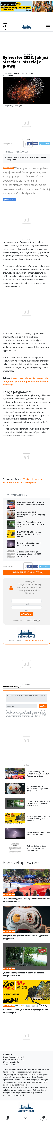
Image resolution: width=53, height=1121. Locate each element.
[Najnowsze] (25, 1117)
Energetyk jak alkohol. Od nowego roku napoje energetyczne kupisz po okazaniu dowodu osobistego (26, 381)
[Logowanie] (43, 1117)
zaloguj (26, 613)
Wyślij (43, 706)
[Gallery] (26, 6)
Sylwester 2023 (9, 200)
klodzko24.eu (8, 1085)
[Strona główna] (8, 1117)
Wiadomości (8, 168)
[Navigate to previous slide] (3, 6)
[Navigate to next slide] (49, 6)
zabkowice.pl (20, 1085)
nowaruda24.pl (40, 1082)
